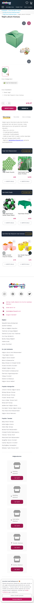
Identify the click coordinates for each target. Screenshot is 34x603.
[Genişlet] (29, 61)
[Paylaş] (24, 23)
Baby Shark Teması (8, 421)
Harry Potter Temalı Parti (9, 400)
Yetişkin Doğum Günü (8, 368)
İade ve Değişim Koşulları (9, 328)
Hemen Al (25, 108)
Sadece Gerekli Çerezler (17, 595)
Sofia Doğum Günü (8, 424)
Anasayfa (4, 10)
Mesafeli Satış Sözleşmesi (10, 323)
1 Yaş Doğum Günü (7, 355)
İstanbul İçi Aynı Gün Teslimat (11, 333)
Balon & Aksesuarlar (8, 360)
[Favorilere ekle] (29, 23)
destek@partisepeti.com (16, 140)
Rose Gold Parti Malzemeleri (10, 437)
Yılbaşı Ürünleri (6, 376)
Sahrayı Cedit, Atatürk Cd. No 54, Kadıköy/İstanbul (19, 303)
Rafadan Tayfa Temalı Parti (10, 448)
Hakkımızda (5, 341)
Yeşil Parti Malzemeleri (10, 14)
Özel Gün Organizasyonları (10, 373)
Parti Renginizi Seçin (14, 10)
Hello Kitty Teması (7, 427)
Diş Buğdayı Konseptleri (9, 445)
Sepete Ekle (9, 108)
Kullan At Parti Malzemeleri (11, 12)
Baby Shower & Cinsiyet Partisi (11, 363)
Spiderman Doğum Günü (9, 405)
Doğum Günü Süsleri (8, 357)
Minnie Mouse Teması (8, 395)
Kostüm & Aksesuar (8, 378)
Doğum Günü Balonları (9, 413)
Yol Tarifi (17, 478)
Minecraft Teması (7, 403)
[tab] (6, 117)
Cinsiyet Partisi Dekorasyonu (10, 432)
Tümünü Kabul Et (17, 599)
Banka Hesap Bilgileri (8, 339)
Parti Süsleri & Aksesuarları (10, 371)
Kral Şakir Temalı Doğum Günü (11, 408)
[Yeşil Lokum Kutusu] (5, 71)
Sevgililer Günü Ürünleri (9, 440)
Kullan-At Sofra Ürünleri (9, 365)
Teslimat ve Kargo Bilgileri (10, 331)
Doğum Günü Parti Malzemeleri (11, 352)
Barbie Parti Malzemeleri (9, 429)
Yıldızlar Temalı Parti (8, 435)
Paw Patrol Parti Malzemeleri (11, 410)
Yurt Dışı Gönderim (8, 336)
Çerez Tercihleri (7, 344)
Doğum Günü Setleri (8, 381)
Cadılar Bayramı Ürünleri (9, 442)
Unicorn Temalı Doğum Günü (11, 389)
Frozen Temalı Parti (8, 397)
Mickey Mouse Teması (8, 392)
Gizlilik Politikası (7, 325)
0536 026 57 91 (10, 307)
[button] (27, 151)
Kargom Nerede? (11, 315)
